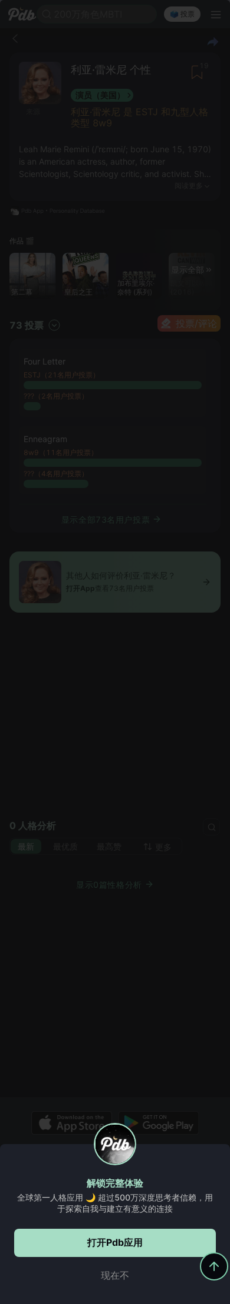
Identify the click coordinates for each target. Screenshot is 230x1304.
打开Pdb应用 (115, 1242)
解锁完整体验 (115, 1183)
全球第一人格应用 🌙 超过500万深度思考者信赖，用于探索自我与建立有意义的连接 (115, 1202)
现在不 (115, 1275)
